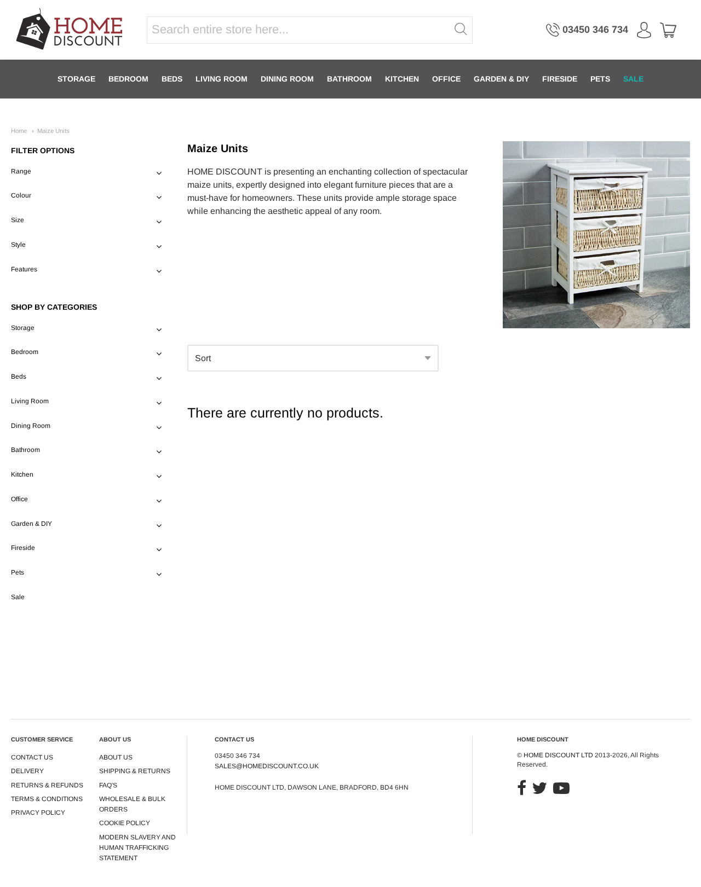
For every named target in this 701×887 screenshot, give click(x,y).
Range (21, 171)
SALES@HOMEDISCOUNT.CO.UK (267, 766)
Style (18, 244)
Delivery (27, 771)
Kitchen (402, 78)
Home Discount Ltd (558, 755)
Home (19, 130)
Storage (76, 78)
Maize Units (53, 130)
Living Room (222, 78)
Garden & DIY (501, 78)
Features (24, 269)
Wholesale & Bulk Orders (132, 804)
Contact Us (32, 757)
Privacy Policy (38, 812)
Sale (633, 78)
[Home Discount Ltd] (70, 29)
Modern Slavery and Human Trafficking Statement (137, 847)
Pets (600, 78)
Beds (172, 78)
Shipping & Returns (134, 771)
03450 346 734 (595, 29)
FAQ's (108, 785)
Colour (21, 195)
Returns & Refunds (47, 785)
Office (446, 78)
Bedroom (128, 78)
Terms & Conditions (47, 799)
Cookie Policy (124, 823)
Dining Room (287, 78)
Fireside (559, 78)
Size (17, 220)
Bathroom (349, 78)
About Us (116, 757)
